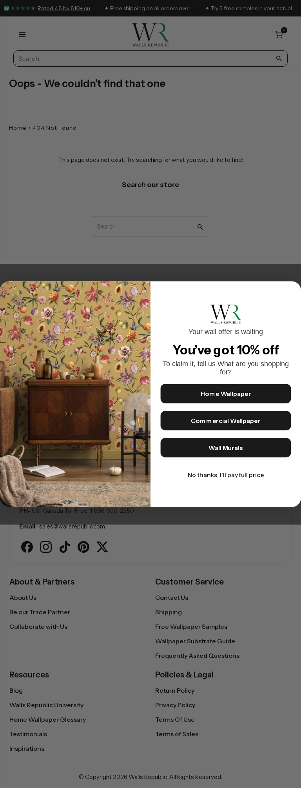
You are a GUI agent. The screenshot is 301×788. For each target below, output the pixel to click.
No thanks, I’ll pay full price (226, 475)
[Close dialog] (291, 291)
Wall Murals (226, 448)
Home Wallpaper (226, 394)
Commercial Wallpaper (225, 421)
